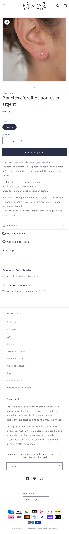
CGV (8, 336)
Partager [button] (10, 250)
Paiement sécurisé (15, 358)
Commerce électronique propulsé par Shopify (41, 528)
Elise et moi (21, 528)
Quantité (6, 134)
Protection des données (18, 387)
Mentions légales (15, 365)
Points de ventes (15, 380)
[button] (4, 5)
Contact (10, 344)
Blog (8, 373)
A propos (11, 329)
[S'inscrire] (58, 466)
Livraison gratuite (15, 351)
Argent (9, 127)
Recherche (11, 322)
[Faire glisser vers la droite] (41, 87)
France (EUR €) (33, 499)
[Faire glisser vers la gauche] (27, 87)
